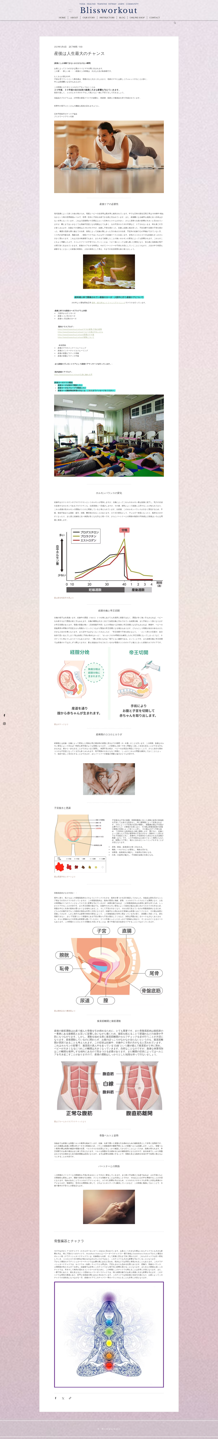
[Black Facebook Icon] (4, 715)
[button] (175, 22)
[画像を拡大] (80, 835)
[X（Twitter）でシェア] (62, 1398)
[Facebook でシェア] (55, 1398)
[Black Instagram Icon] (4, 723)
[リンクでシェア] (70, 1398)
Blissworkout (109, 10)
